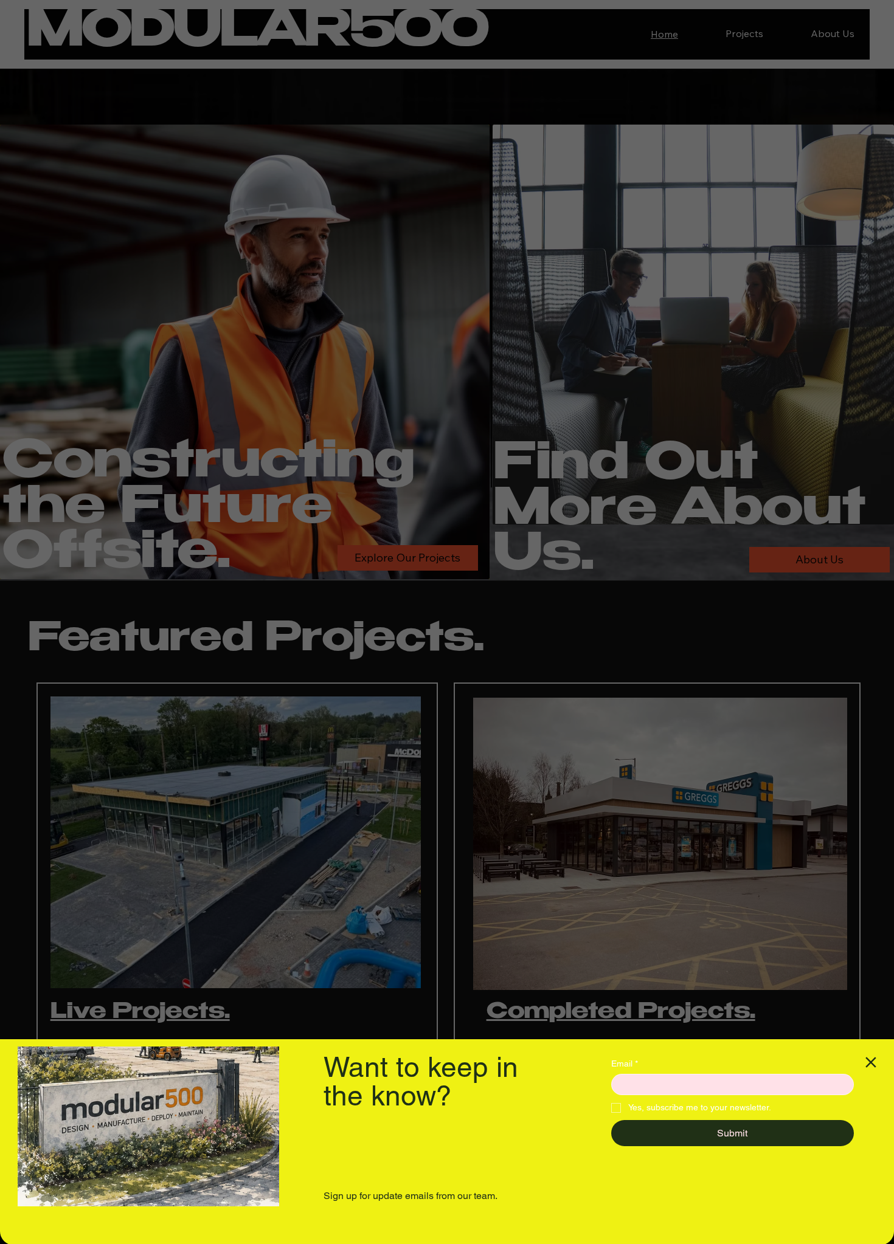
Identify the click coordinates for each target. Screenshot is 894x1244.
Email (624, 1063)
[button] (871, 1062)
